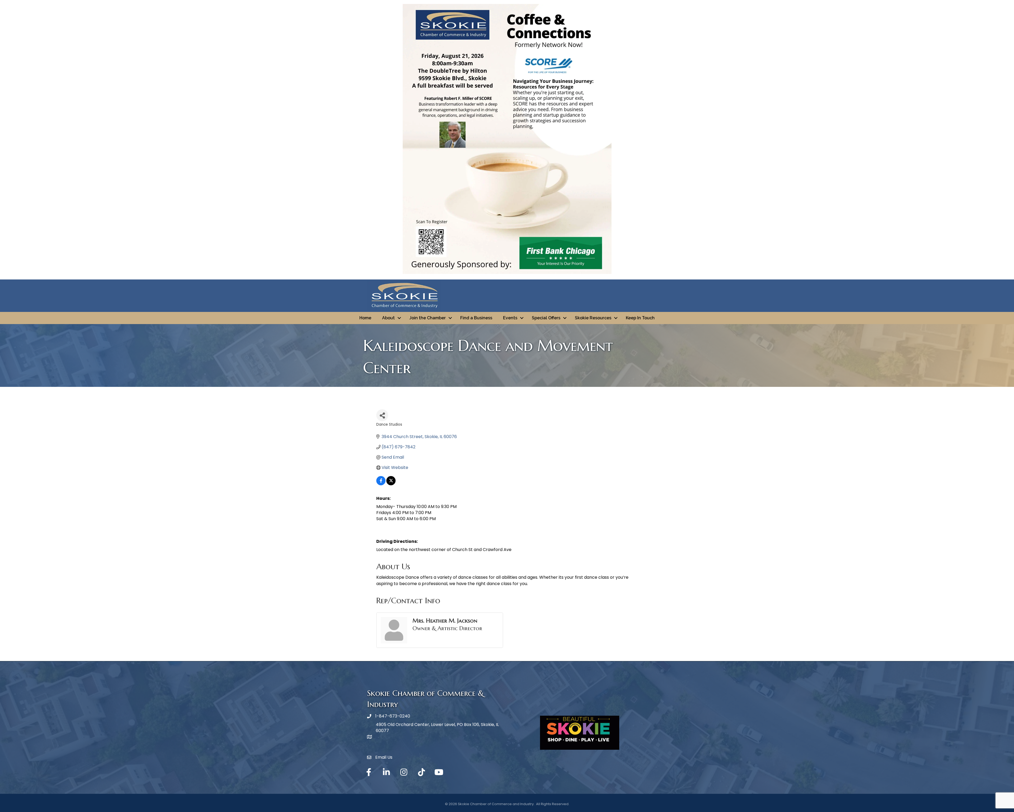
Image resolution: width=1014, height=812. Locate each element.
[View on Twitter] (391, 484)
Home (365, 317)
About (388, 317)
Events (510, 317)
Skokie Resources (593, 317)
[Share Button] (382, 415)
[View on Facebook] (381, 484)
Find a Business (476, 317)
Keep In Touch (640, 317)
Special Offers (546, 317)
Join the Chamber (427, 317)
